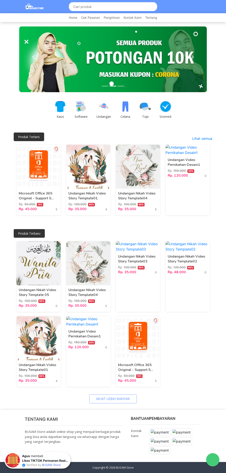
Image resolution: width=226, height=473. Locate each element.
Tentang (151, 17)
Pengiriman (112, 17)
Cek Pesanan (90, 17)
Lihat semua (202, 138)
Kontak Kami (132, 17)
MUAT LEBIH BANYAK (113, 399)
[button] (33, 57)
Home (73, 17)
